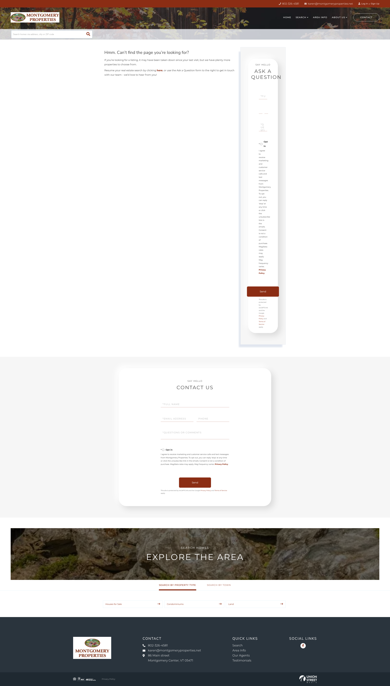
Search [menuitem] (301, 17)
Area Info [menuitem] (320, 17)
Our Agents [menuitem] (241, 655)
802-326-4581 (290, 3)
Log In (364, 3)
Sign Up (375, 3)
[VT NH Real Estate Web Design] (308, 679)
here (160, 70)
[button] (88, 34)
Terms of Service (221, 490)
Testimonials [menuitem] (241, 660)
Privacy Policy (221, 464)
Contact (366, 17)
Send (263, 291)
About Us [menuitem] (338, 17)
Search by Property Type (177, 585)
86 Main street (170, 658)
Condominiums (175, 604)
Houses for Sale (113, 604)
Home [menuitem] (287, 17)
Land (231, 604)
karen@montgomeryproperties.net (330, 3)
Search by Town (219, 585)
